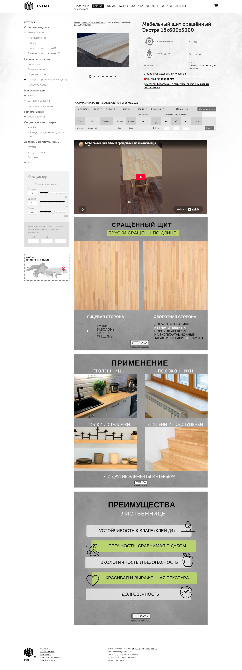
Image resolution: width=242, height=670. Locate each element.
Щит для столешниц (39, 100)
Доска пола (34, 64)
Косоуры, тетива (37, 152)
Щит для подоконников (41, 106)
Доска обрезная (36, 116)
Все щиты (33, 95)
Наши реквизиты (47, 652)
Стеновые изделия (36, 27)
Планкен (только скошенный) (44, 53)
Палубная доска (37, 69)
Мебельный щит (34, 90)
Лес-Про (193, 42)
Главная (77, 22)
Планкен (32, 43)
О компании (81, 6)
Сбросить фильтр (207, 109)
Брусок (32, 162)
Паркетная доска (37, 84)
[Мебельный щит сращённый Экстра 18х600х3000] (103, 50)
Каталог (98, 6)
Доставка (137, 6)
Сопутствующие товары (40, 122)
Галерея (124, 6)
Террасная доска (37, 74)
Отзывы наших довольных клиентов (165, 74)
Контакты (152, 6)
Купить (209, 128)
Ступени (32, 146)
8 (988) (133, 649)
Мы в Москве (45, 654)
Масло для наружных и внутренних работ (47, 134)
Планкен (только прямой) (42, 48)
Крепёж (32, 127)
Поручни (33, 157)
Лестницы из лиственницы (41, 141)
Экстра (80, 128)
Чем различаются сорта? (160, 79)
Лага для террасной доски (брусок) (47, 79)
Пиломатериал (34, 111)
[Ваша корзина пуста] (216, 5)
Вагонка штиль (36, 32)
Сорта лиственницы (173, 6)
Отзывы (112, 6)
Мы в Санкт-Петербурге (50, 657)
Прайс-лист (81, 9)
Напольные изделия (37, 59)
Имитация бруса (37, 37)
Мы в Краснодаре (47, 660)
